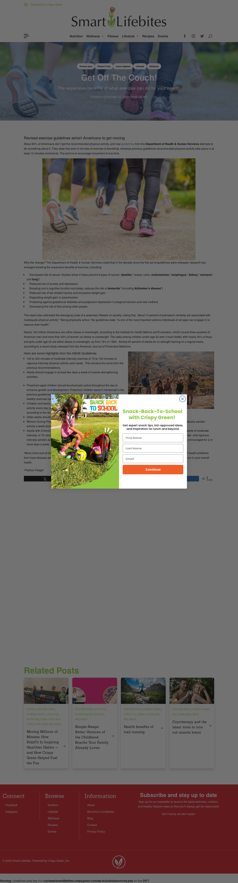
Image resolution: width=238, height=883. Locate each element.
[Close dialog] (182, 399)
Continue (153, 469)
